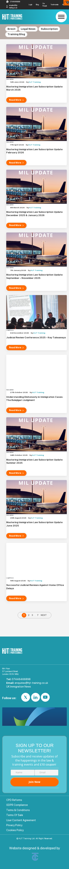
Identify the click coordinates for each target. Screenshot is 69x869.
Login (30, 4)
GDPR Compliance (17, 804)
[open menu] (61, 16)
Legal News (28, 28)
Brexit (11, 28)
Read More (15, 100)
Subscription (49, 28)
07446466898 (15, 2)
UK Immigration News (18, 686)
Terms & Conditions (18, 810)
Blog (37, 4)
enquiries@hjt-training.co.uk (13, 6)
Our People (45, 4)
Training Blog (16, 34)
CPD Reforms (14, 800)
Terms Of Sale (14, 815)
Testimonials (55, 4)
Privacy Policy (14, 825)
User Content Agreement (21, 820)
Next (44, 615)
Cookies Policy (15, 830)
